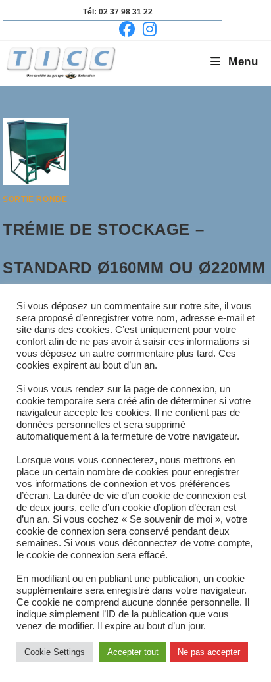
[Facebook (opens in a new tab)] (127, 29)
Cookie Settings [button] (54, 652)
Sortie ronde (35, 199)
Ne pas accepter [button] (209, 652)
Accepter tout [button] (133, 652)
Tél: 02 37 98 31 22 (118, 11)
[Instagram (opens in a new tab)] (148, 29)
